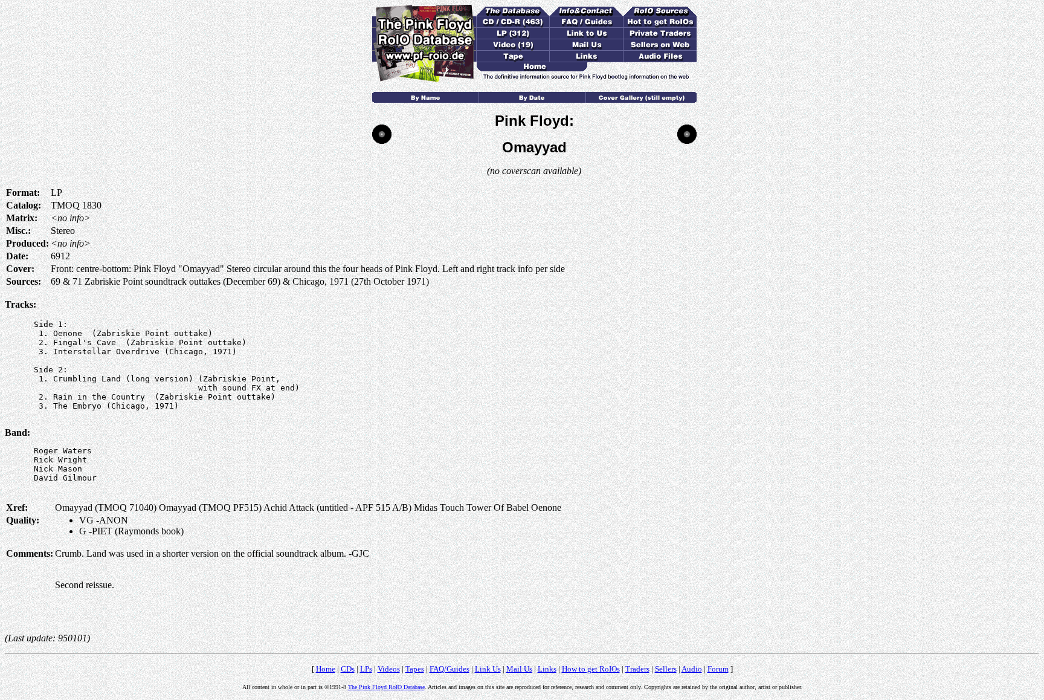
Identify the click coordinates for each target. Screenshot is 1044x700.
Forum (718, 668)
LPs (366, 668)
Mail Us (519, 668)
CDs (348, 668)
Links (547, 668)
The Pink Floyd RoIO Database (386, 687)
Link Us (488, 668)
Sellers (666, 668)
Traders (637, 668)
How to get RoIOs (591, 668)
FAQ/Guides (449, 668)
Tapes (414, 668)
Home (325, 668)
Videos (389, 668)
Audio (692, 668)
